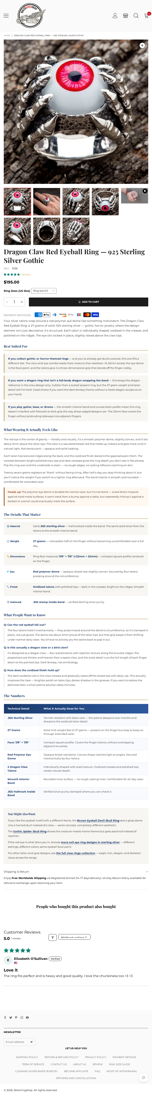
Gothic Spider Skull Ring (30, 831)
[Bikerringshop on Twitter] (10, 1017)
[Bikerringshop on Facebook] (5, 1017)
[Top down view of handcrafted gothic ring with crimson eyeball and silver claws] (105, 201)
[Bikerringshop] (30, 15)
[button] (12, 274)
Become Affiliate (76, 1071)
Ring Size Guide (119, 1064)
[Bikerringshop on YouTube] (27, 1017)
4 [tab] (73, 180)
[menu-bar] (7, 15)
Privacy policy (95, 1057)
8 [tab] (97, 180)
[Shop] (125, 15)
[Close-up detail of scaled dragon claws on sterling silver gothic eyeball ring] (76, 231)
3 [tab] (67, 180)
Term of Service (33, 1064)
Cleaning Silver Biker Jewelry (36, 1071)
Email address (15, 1041)
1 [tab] (55, 180)
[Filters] (52, 937)
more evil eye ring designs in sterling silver (90, 842)
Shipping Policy (27, 1057)
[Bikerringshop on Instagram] (21, 1017)
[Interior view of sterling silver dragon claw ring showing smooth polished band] (46, 231)
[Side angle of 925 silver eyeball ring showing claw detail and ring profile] (17, 231)
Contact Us (59, 1064)
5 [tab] (79, 180)
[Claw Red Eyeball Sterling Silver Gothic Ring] (134, 196)
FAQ (97, 1071)
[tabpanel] (76, 112)
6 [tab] (85, 180)
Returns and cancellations (76, 1078)
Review (98, 1064)
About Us (79, 1064)
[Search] (136, 15)
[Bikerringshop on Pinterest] (16, 1017)
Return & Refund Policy (62, 1057)
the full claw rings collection (75, 853)
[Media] (142, 45)
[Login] (115, 15)
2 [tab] (61, 180)
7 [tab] (91, 180)
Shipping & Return (16, 871)
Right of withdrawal (122, 1071)
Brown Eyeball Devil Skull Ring (98, 820)
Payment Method (124, 1057)
